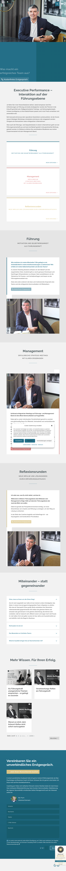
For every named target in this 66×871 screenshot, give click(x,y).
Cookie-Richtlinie (27, 444)
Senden (55, 848)
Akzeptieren (18, 440)
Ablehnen (30, 440)
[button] (52, 425)
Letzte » (31, 736)
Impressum (40, 444)
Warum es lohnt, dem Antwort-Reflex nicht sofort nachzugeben (17, 724)
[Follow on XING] (58, 865)
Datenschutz (34, 444)
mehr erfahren (51, 162)
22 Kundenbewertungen (60, 861)
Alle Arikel (53, 738)
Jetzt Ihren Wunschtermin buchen (24, 772)
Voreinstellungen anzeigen (44, 440)
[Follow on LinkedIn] (55, 865)
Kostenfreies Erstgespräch (16, 79)
